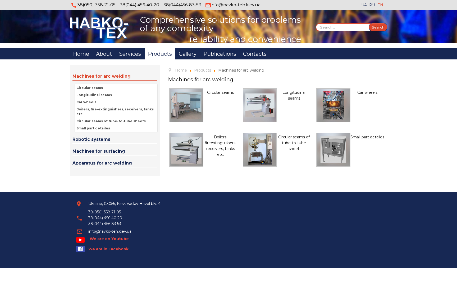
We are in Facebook (108, 249)
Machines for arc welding (101, 76)
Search (378, 27)
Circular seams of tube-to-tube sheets (111, 121)
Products (160, 54)
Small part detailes (93, 128)
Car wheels (86, 102)
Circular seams (89, 88)
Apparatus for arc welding (102, 163)
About (104, 54)
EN (380, 5)
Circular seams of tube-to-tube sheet (294, 143)
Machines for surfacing (98, 151)
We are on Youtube (109, 238)
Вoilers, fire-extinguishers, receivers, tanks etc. (115, 111)
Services (130, 54)
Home (81, 54)
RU (372, 5)
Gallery (187, 54)
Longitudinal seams (94, 95)
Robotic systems (91, 139)
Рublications (219, 54)
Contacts (255, 54)
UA (364, 5)
